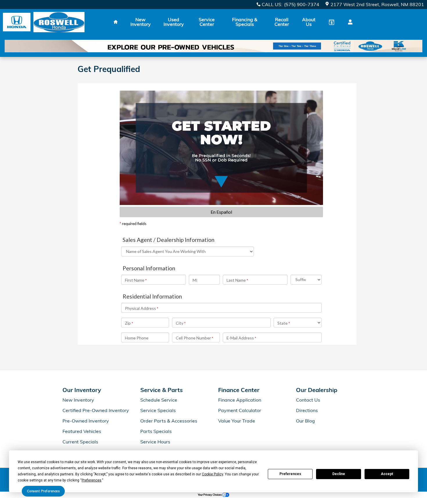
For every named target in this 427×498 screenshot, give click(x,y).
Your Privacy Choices (210, 494)
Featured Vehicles (81, 431)
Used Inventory (174, 22)
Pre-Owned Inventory (85, 421)
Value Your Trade (236, 421)
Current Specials (80, 442)
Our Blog (305, 421)
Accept (387, 474)
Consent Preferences (43, 491)
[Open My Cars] (348, 22)
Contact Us (308, 400)
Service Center (207, 22)
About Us (308, 22)
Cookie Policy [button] (212, 474)
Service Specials (158, 410)
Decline (338, 474)
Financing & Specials (244, 22)
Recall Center (281, 22)
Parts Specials (156, 431)
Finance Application (239, 400)
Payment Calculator (239, 410)
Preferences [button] (91, 480)
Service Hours (155, 442)
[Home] (17, 22)
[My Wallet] (331, 22)
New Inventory (140, 22)
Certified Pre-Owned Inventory (95, 410)
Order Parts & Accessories (168, 421)
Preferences (290, 474)
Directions (307, 410)
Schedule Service (158, 400)
